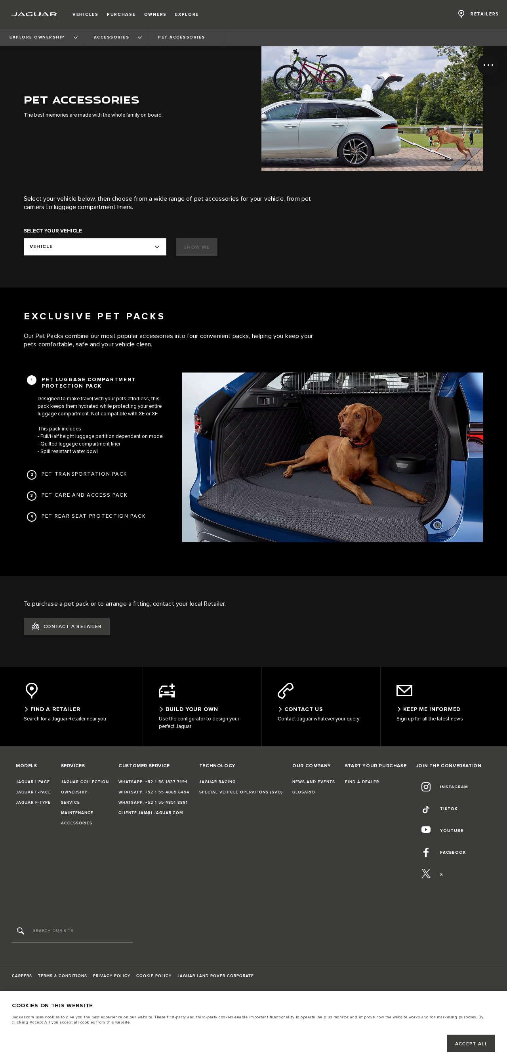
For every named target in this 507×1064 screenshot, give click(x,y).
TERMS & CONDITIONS (62, 976)
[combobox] (95, 246)
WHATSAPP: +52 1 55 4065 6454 (153, 792)
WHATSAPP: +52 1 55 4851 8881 (153, 802)
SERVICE (70, 802)
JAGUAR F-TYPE (33, 802)
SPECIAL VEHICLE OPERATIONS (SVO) (241, 792)
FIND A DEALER (362, 782)
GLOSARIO (303, 792)
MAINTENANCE (77, 812)
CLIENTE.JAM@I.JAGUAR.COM (150, 812)
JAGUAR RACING (217, 782)
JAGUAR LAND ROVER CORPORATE (215, 976)
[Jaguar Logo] (34, 14)
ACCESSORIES (76, 823)
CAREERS (22, 976)
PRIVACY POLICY (111, 976)
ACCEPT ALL (471, 1044)
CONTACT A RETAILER (73, 627)
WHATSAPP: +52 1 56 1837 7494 (153, 782)
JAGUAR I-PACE (33, 782)
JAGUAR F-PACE (33, 792)
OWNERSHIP (74, 792)
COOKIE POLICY (154, 976)
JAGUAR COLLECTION (85, 782)
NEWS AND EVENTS (313, 782)
